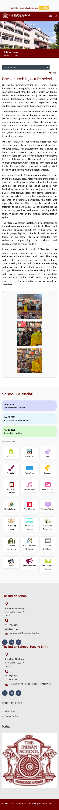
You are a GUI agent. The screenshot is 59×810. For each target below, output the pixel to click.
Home (5, 55)
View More (7, 441)
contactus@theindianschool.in (24, 632)
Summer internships (11, 547)
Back (54, 72)
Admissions (32, 8)
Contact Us (10, 710)
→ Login (44, 7)
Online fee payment (29, 527)
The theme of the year (47, 567)
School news (13, 55)
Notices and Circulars (11, 491)
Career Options (12, 716)
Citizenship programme (47, 527)
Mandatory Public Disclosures (29, 547)
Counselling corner (11, 527)
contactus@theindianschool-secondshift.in (30, 683)
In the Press (18, 8)
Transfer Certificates (47, 547)
